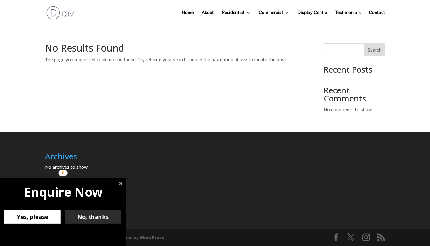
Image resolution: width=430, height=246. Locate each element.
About (208, 12)
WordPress (152, 237)
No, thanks (92, 217)
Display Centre (312, 12)
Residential (233, 12)
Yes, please (32, 217)
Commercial (271, 12)
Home (188, 12)
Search (375, 50)
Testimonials (348, 12)
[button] (63, 192)
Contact (377, 12)
